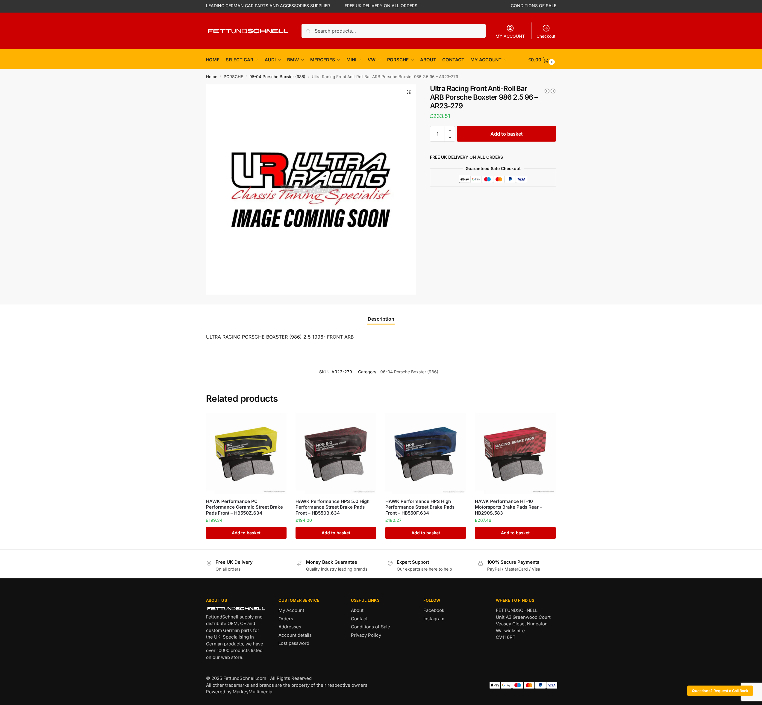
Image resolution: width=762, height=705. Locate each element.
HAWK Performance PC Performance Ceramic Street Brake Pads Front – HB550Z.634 (244, 507)
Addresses (289, 627)
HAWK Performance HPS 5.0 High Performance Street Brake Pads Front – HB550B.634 (332, 507)
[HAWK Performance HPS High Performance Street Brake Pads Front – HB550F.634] (425, 453)
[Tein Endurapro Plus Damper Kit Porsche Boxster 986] (547, 91)
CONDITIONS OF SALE (533, 5)
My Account (291, 610)
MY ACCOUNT (510, 36)
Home (211, 76)
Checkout (546, 36)
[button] (409, 92)
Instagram (433, 618)
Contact (359, 618)
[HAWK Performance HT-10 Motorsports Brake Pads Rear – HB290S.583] (515, 453)
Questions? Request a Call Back (720, 691)
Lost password (293, 643)
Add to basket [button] (246, 532)
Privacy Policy (366, 635)
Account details (295, 635)
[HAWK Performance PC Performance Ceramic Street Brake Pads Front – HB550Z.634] (246, 453)
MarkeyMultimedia (252, 692)
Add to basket (506, 134)
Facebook (433, 610)
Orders (285, 618)
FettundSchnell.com (244, 678)
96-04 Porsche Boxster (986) (277, 76)
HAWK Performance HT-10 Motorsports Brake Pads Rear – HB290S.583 (508, 507)
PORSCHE (233, 76)
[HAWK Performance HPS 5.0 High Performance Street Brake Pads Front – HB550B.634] (336, 453)
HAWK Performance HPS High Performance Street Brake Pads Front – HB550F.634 (420, 507)
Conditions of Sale (370, 627)
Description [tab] (381, 319)
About (357, 610)
